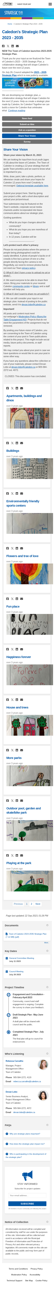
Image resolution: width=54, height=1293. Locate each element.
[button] (3, 46)
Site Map (29, 1280)
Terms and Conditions (18, 1269)
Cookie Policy (41, 1280)
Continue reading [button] (16, 110)
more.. (46, 943)
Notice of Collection (16, 1222)
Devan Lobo (11, 1092)
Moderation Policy (19, 1275)
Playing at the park (18, 863)
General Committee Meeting (21, 958)
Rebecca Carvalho (14, 1061)
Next (38, 904)
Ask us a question (27, 130)
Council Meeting (16, 971)
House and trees (17, 707)
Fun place (12, 606)
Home (10, 24)
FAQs (8, 1125)
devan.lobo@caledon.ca (34, 304)
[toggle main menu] (50, 4)
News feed (27, 118)
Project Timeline (14, 987)
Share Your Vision (27, 136)
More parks (13, 758)
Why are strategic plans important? (25, 1134)
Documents (11, 925)
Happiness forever (18, 657)
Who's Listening (14, 1053)
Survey (27, 141)
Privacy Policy (37, 1269)
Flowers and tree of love (22, 556)
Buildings (12, 450)
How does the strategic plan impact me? (27, 1144)
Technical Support (14, 1280)
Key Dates (11, 951)
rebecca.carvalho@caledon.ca (27, 1081)
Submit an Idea (27, 124)
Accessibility (35, 1275)
